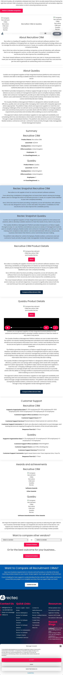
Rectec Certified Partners (39, 615)
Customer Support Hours (29, 418)
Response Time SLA (28, 429)
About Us (34, 627)
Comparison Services (22, 637)
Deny (31, 664)
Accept (31, 660)
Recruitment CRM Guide (55, 617)
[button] (60, 646)
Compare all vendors (31, 556)
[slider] (25, 327)
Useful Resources (37, 610)
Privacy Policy (36, 617)
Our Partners (35, 625)
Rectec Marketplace (22, 612)
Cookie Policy (30, 672)
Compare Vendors (31, 544)
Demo (31, 259)
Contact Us (35, 607)
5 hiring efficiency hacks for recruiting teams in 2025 (55, 630)
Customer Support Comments (12, 424)
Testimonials (35, 622)
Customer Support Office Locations (26, 414)
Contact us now (31, 584)
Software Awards (31, 488)
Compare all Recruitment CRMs (31, 292)
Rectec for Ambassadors (23, 630)
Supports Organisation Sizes (16, 409)
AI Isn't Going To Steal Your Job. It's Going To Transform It (54, 634)
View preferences (31, 669)
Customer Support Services (14, 421)
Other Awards (31, 491)
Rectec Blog (35, 612)
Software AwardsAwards (26, 515)
